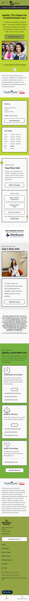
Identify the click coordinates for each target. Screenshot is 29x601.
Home (3, 544)
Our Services (5, 548)
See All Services (14, 470)
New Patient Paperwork (14, 198)
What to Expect (14, 185)
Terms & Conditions (14, 577)
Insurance (5, 563)
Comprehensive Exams (10, 396)
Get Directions (14, 120)
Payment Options (14, 212)
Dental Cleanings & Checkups (12, 393)
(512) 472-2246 (13, 115)
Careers (21, 577)
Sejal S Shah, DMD (10, 249)
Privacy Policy (5, 577)
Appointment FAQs (14, 206)
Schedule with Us (14, 37)
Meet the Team (14, 302)
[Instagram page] (6, 568)
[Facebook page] (3, 568)
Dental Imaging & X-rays (11, 399)
